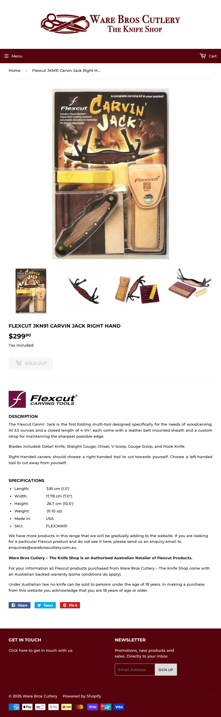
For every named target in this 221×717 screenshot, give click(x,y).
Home (14, 70)
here (23, 650)
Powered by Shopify (82, 696)
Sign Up (166, 670)
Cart (212, 56)
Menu (17, 56)
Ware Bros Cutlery (40, 696)
